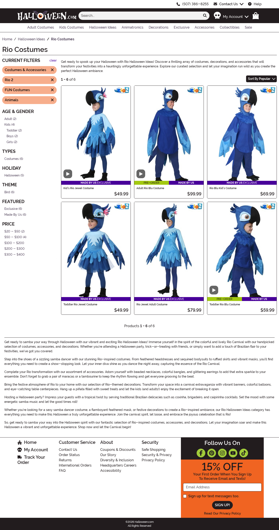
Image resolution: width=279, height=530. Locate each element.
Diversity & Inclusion (117, 460)
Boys (10, 136)
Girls (10, 142)
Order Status (69, 455)
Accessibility (110, 470)
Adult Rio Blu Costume (150, 188)
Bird (7, 192)
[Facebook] (201, 453)
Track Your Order (31, 460)
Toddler (12, 130)
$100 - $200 (14, 243)
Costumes (11, 159)
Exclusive (11, 209)
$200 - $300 (14, 249)
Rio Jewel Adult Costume (151, 304)
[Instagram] (222, 453)
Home (30, 442)
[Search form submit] (204, 16)
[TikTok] (243, 453)
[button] (231, 15)
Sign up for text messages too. (213, 496)
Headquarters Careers (118, 465)
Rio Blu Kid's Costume (222, 188)
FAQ (62, 470)
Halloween (12, 175)
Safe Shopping (153, 450)
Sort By (259, 78)
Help (258, 4)
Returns (65, 460)
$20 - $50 (12, 231)
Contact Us (228, 4)
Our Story (108, 455)
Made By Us (13, 215)
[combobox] (139, 16)
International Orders (75, 465)
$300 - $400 (14, 254)
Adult (8, 119)
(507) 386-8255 (195, 4)
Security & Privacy (157, 455)
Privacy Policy (153, 460)
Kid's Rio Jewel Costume (78, 188)
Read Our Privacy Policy (222, 513)
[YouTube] (233, 453)
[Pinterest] (211, 453)
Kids (7, 125)
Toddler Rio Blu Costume (224, 304)
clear (53, 60)
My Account (36, 449)
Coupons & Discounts (118, 450)
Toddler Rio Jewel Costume (80, 304)
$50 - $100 (13, 237)
